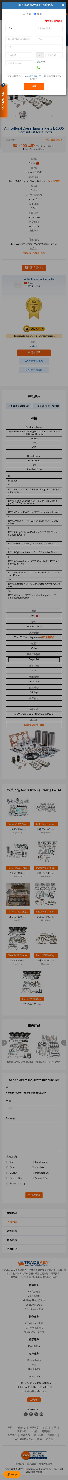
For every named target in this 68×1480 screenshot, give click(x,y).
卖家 (39, 14)
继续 (34, 86)
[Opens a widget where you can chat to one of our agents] (12, 1474)
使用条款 (33, 76)
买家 (28, 14)
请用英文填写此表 (53, 21)
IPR (39, 76)
